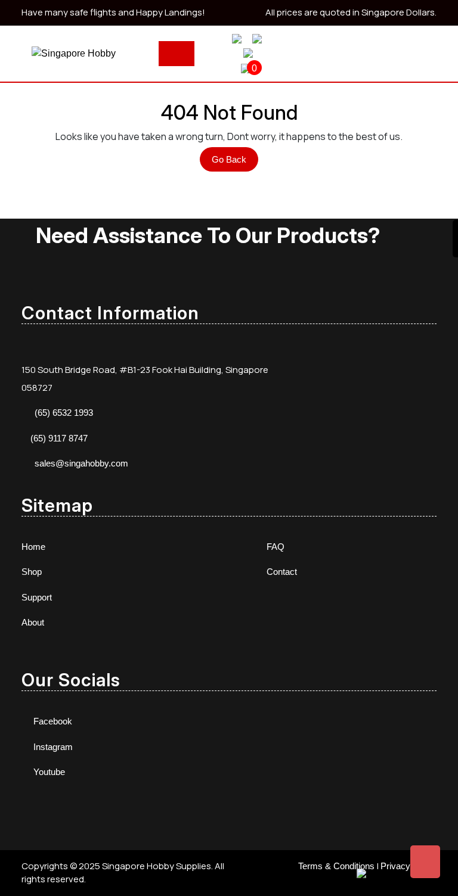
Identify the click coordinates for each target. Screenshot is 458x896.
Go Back (235, 163)
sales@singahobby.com (81, 463)
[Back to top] (425, 861)
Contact (282, 572)
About (32, 622)
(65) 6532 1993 (64, 412)
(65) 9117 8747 (59, 438)
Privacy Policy (408, 866)
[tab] (176, 53)
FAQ (275, 547)
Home (33, 547)
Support (36, 597)
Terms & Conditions (336, 866)
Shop (31, 572)
